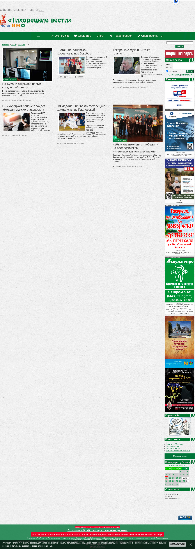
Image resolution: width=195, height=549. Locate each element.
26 (170, 484)
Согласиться (177, 544)
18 (166, 481)
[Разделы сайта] (39, 36)
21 (177, 481)
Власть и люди (9, 80)
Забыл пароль (173, 75)
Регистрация (186, 75)
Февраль (21, 45)
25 (166, 484)
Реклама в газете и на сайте (178, 450)
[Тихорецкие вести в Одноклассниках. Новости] (13, 25)
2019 (13, 45)
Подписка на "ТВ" (173, 448)
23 (184, 481)
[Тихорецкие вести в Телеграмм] (23, 25)
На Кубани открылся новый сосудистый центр (21, 85)
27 (173, 484)
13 (173, 478)
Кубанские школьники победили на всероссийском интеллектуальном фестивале (135, 148)
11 (166, 478)
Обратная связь (180, 456)
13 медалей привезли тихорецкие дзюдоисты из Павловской (81, 107)
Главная (5, 45)
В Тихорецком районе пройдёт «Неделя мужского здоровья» (23, 107)
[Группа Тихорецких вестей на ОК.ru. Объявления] (18, 25)
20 (173, 481)
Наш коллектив (172, 446)
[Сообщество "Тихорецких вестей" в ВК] (8, 25)
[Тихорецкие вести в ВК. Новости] (2, 25)
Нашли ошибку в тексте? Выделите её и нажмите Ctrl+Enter (97, 527)
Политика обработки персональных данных (97, 530)
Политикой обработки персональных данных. (32, 546)
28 (177, 484)
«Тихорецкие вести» (39, 19)
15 (180, 478)
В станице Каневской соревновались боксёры (74, 51)
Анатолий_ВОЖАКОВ (129, 87)
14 (177, 478)
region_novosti (16, 100)
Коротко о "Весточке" (175, 444)
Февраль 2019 (177, 466)
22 (180, 481)
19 (170, 481)
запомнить (173, 72)
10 (187, 475)
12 (170, 478)
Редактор (70, 77)
